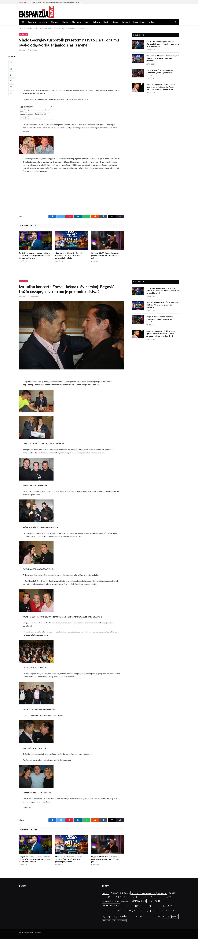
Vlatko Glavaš (106, 920)
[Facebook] (11, 62)
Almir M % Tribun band (148, 893)
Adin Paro (105, 893)
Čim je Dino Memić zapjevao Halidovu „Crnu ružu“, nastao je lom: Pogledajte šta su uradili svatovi (34, 255)
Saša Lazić (173, 911)
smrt (132, 917)
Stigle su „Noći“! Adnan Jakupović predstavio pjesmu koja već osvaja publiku (106, 255)
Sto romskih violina (141, 917)
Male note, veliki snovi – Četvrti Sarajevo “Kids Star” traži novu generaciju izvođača (68, 255)
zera (114, 920)
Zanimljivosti (139, 22)
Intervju (115, 22)
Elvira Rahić (106, 901)
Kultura (96, 22)
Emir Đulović (139, 900)
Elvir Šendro (115, 901)
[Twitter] (11, 69)
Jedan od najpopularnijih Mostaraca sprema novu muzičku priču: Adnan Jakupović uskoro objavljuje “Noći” (57, 2)
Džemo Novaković (149, 897)
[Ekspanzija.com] (36, 11)
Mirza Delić (118, 911)
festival (150, 901)
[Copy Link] (11, 93)
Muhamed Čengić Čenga (131, 911)
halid (157, 900)
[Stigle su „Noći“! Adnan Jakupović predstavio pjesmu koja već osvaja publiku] (107, 240)
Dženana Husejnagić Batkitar (165, 897)
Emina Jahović (125, 901)
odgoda (148, 911)
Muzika (65, 22)
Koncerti (126, 22)
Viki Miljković (170, 916)
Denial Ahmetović (125, 897)
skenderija (114, 917)
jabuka (138, 906)
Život (105, 22)
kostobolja (161, 906)
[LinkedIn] (11, 75)
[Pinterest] (11, 81)
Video (151, 22)
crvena (105, 897)
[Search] (175, 22)
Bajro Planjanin (161, 893)
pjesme (154, 911)
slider (124, 916)
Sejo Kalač (106, 917)
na (142, 910)
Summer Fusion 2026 (154, 917)
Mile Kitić (169, 906)
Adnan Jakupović (120, 892)
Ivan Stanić (131, 906)
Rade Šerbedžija (163, 911)
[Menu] (23, 22)
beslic (172, 892)
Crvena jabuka (113, 897)
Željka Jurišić (122, 920)
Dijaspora (76, 22)
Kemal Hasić (146, 906)
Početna (32, 22)
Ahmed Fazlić (136, 893)
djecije (140, 897)
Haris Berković (111, 905)
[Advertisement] (71, 72)
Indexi (123, 906)
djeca (134, 897)
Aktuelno (43, 22)
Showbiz (54, 22)
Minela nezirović (107, 911)
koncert (154, 906)
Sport (87, 22)
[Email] (11, 87)
